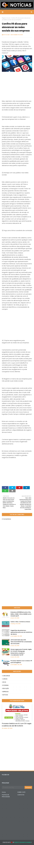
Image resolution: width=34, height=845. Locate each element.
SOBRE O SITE (21, 792)
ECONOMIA (5, 685)
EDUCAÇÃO (6, 688)
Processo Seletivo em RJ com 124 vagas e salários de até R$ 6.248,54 (16, 724)
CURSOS (5, 679)
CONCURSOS (6, 676)
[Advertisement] (17, 88)
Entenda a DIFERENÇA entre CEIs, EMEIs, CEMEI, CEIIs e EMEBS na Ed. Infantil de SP (21, 614)
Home (4, 792)
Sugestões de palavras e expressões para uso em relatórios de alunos (21, 632)
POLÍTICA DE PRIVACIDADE (6, 796)
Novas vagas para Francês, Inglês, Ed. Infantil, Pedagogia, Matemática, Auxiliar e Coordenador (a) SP (21, 652)
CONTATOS (20, 795)
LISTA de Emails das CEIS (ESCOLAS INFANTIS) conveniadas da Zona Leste (21, 641)
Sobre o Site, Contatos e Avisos (20, 622)
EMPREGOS (5, 691)
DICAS (4, 682)
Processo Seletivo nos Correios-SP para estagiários (21, 662)
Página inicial (6, 18)
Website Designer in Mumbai (22, 842)
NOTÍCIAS (5, 695)
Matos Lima (6, 34)
